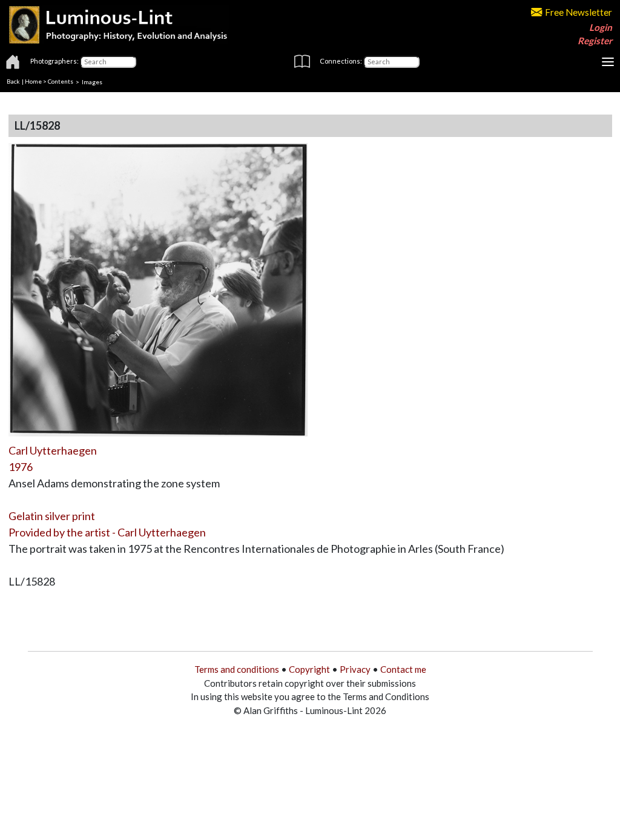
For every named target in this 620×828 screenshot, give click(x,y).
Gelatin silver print (51, 516)
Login (600, 27)
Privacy (355, 669)
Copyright (309, 669)
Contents (60, 81)
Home (33, 81)
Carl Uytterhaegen (52, 450)
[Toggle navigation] (608, 62)
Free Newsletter (578, 12)
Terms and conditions (236, 669)
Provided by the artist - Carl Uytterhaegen (107, 532)
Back (13, 81)
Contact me (403, 669)
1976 (20, 466)
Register (595, 40)
